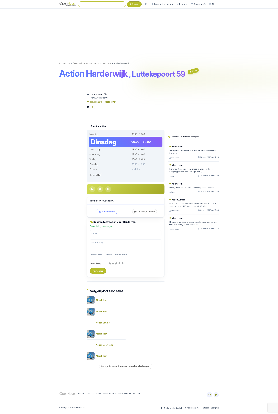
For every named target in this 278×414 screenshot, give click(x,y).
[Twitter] (216, 394)
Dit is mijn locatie (146, 211)
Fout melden (95, 175)
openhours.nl (79, 407)
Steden (206, 408)
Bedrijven (215, 408)
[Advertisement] (139, 32)
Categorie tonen (125, 366)
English (179, 408)
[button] (213, 4)
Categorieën (190, 408)
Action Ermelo (103, 322)
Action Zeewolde (104, 345)
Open (194, 70)
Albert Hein (101, 300)
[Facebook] (209, 394)
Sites (199, 408)
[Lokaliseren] (146, 4)
